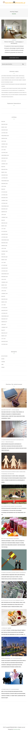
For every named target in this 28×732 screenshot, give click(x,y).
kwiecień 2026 (4, 124)
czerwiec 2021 (4, 217)
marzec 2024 (4, 172)
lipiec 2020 (3, 248)
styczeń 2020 (4, 265)
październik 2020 (5, 240)
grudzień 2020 (4, 234)
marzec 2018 (4, 302)
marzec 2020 (4, 259)
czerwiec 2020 (4, 251)
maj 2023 (3, 189)
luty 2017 (3, 338)
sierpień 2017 (4, 321)
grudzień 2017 (4, 310)
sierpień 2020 (4, 245)
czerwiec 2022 (4, 200)
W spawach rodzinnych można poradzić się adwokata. (13, 572)
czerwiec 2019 (4, 282)
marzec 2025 (4, 146)
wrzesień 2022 (4, 197)
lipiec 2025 (3, 141)
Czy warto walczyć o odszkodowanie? (10, 689)
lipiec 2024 (3, 161)
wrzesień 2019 (4, 276)
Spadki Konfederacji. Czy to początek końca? (11, 658)
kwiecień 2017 (4, 333)
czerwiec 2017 (4, 327)
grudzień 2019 (4, 268)
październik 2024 (5, 155)
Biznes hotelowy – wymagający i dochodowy (14, 42)
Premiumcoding (16, 729)
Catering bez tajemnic (6, 628)
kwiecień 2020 (4, 256)
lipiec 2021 (3, 214)
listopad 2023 (4, 177)
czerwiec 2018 (4, 293)
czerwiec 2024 (4, 163)
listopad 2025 (4, 132)
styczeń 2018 (4, 307)
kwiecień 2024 (4, 169)
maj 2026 (3, 121)
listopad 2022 (4, 194)
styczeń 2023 (4, 192)
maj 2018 (3, 296)
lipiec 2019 (3, 279)
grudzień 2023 (4, 175)
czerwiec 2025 (4, 144)
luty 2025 (3, 149)
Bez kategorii (4, 356)
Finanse (3, 361)
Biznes (14, 40)
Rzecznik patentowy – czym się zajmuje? (10, 409)
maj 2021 (3, 220)
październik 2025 (5, 135)
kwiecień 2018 (4, 299)
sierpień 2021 (4, 211)
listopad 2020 (4, 237)
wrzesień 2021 (4, 208)
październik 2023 (5, 180)
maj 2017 (3, 330)
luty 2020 (3, 262)
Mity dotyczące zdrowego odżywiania (10, 538)
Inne (2, 364)
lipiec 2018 (3, 290)
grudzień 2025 (4, 130)
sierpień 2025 (4, 138)
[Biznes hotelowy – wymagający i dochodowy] (14, 38)
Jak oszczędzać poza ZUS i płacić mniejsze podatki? (12, 600)
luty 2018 (3, 304)
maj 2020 (3, 254)
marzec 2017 (4, 335)
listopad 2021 (4, 203)
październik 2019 (5, 273)
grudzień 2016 (4, 341)
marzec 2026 (4, 127)
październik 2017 (5, 316)
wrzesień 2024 (4, 158)
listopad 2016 (4, 344)
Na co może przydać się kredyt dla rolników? (11, 506)
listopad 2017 (4, 313)
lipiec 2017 (3, 324)
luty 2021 (3, 228)
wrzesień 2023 (4, 183)
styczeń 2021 (4, 231)
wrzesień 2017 (4, 318)
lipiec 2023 (3, 186)
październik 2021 (5, 206)
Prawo (2, 367)
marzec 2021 (4, 225)
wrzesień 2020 (4, 242)
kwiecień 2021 (4, 223)
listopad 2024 (4, 152)
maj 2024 (3, 166)
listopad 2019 (4, 271)
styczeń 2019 (4, 287)
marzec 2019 (4, 285)
